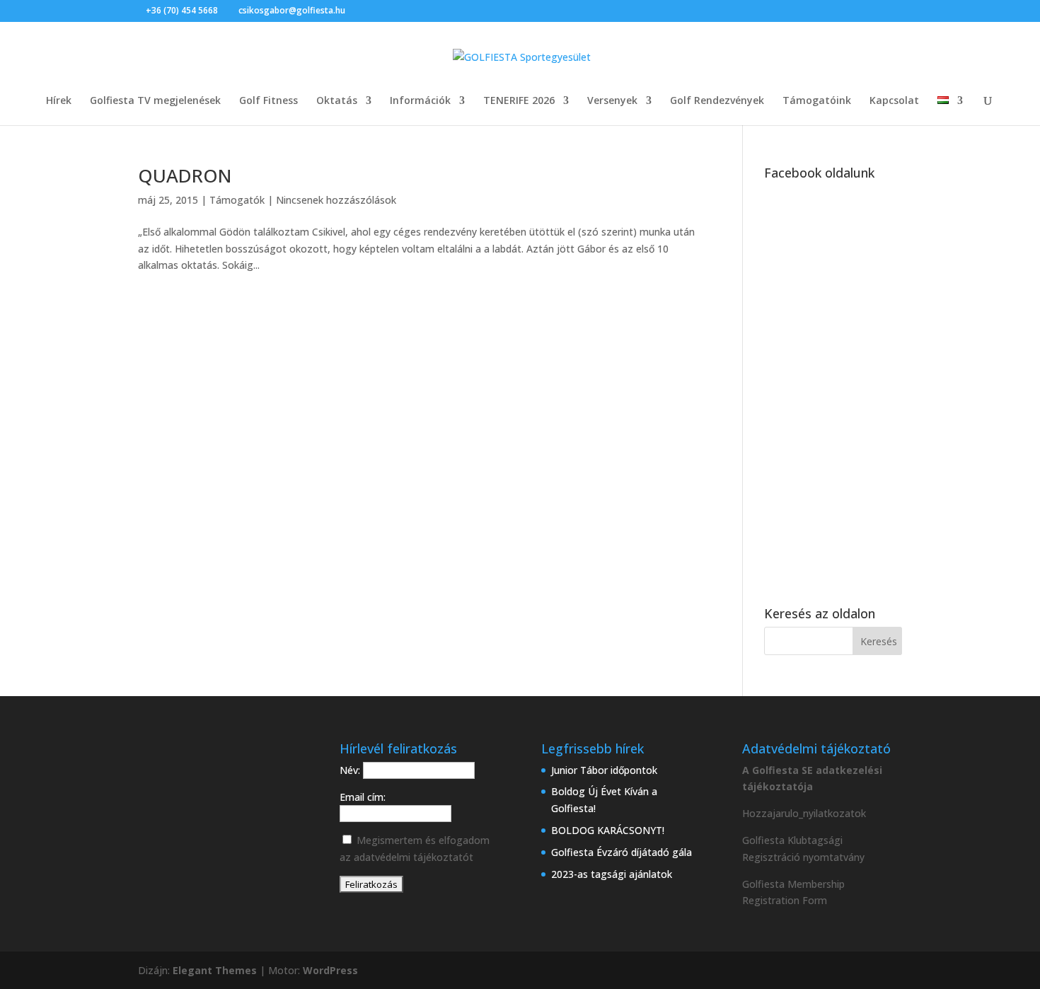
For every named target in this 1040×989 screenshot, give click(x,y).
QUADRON (184, 175)
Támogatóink (816, 101)
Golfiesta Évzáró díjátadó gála (621, 852)
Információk (420, 101)
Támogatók (237, 200)
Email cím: (363, 797)
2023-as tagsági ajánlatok (611, 874)
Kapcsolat (894, 101)
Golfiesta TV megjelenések (155, 101)
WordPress (330, 970)
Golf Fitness (268, 101)
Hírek (58, 101)
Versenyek (612, 101)
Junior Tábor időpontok (604, 770)
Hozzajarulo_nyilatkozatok (804, 813)
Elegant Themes (215, 970)
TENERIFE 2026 (519, 101)
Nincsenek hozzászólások (336, 200)
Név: (351, 770)
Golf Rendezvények (717, 101)
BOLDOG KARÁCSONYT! (607, 830)
